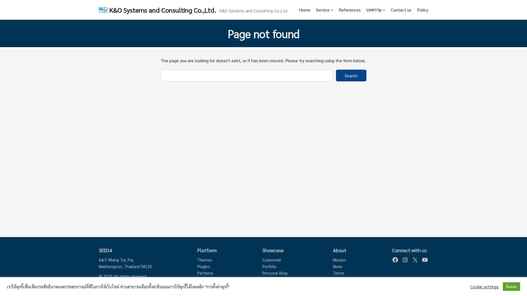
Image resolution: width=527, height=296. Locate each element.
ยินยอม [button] (511, 286)
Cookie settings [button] (484, 286)
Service (323, 10)
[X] (415, 260)
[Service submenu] (332, 9)
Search (351, 75)
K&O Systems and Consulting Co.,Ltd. (162, 9)
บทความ (374, 10)
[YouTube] (425, 260)
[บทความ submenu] (384, 9)
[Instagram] (405, 260)
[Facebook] (395, 260)
